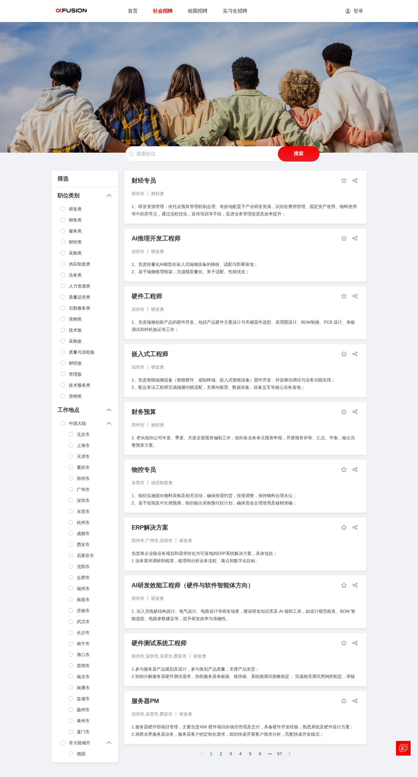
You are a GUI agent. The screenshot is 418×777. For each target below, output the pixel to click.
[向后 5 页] (270, 754)
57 (279, 753)
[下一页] (289, 754)
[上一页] (201, 754)
